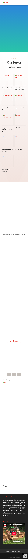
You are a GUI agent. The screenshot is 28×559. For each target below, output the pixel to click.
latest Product (18, 355)
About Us (8, 551)
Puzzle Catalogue (14, 341)
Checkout (14, 551)
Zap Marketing (16, 557)
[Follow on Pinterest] (14, 374)
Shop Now (13, 217)
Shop (19, 551)
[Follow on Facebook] (9, 374)
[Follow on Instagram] (19, 374)
